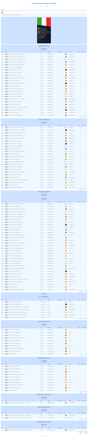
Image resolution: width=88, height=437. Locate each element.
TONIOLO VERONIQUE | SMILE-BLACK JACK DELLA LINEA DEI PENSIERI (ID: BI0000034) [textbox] (12, 14)
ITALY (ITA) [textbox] (3, 10)
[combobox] (44, 11)
